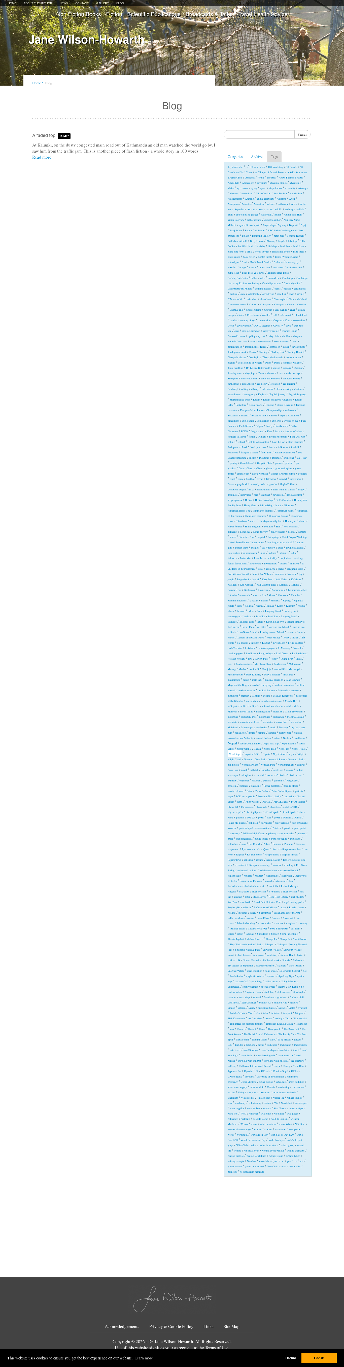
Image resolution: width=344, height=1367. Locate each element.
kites (239, 605)
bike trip (292, 241)
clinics (240, 315)
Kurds (280, 605)
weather (267, 1108)
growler (273, 484)
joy (300, 574)
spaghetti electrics (255, 976)
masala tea (288, 674)
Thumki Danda (259, 1039)
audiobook (266, 214)
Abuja (261, 177)
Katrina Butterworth (240, 595)
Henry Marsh (250, 505)
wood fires (280, 1129)
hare (256, 494)
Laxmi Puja (248, 627)
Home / (37, 83)
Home (12, 3)
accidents (271, 177)
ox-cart (270, 775)
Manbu (242, 669)
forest (255, 452)
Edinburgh (233, 389)
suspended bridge (267, 1008)
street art (232, 997)
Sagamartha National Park (287, 912)
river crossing (259, 891)
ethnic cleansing (285, 405)
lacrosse (241, 611)
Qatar (266, 849)
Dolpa (268, 362)
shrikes (299, 955)
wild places (292, 1113)
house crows (258, 542)
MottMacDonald (295, 716)
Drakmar (298, 368)
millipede (254, 706)
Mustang (283, 727)
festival (278, 431)
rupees (283, 907)
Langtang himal (289, 616)
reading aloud (273, 859)
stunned (257, 997)
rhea (291, 881)
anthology (283, 204)
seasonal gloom (237, 928)
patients (299, 791)
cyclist (261, 336)
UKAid (294, 1071)
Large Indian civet (275, 621)
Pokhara (287, 817)
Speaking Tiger (286, 976)
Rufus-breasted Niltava (265, 907)
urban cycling (266, 1082)
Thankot (252, 1029)
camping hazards (263, 288)
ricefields (273, 886)
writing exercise (236, 1156)
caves (291, 294)
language (232, 621)
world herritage (276, 1140)
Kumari (270, 605)
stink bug (269, 992)
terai (232, 1029)
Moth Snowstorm (294, 711)
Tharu (262, 1029)
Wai (276, 1103)
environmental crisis (240, 399)
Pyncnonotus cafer (251, 849)
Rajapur (240, 854)
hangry (301, 489)
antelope (271, 204)
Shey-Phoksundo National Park (245, 944)
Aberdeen (250, 177)
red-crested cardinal (247, 870)
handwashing (263, 489)
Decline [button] (290, 1357)
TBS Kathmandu (236, 1018)
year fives (292, 1161)
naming (261, 732)
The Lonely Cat (286, 1034)
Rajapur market (290, 854)
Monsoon (232, 711)
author (277, 214)
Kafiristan (296, 579)
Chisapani (279, 304)
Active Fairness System (291, 177)
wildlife (245, 1119)
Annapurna (233, 204)
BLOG (120, 3)
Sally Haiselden (236, 918)
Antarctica (259, 204)
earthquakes (233, 383)
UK (256, 1071)
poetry (277, 817)
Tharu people (274, 1029)
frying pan (289, 457)
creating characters (251, 331)
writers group (287, 1145)
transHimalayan (269, 1050)
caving (300, 294)
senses (231, 934)
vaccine (231, 1092)
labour (231, 611)
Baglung (282, 225)
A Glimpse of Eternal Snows (269, 172)
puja (244, 844)
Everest (245, 415)
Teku (287, 1018)
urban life (281, 1082)
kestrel (256, 595)
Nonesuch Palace (276, 759)
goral (232, 479)
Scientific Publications (154, 14)
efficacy (255, 389)
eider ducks (267, 389)
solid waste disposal (290, 971)
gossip (260, 479)
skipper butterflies (265, 965)
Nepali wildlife (252, 754)
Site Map (231, 1326)
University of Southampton (270, 1076)
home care (245, 531)
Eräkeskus (241, 405)
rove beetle (245, 902)
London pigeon (235, 653)
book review (249, 257)
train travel (235, 1050)
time (272, 1039)
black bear (285, 246)
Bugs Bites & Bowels (253, 272)
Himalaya (289, 505)
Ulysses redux (235, 1076)
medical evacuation (284, 685)
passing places (291, 785)
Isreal (260, 568)
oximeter (232, 780)
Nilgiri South (234, 759)
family (269, 426)
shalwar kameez (255, 939)
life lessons (242, 642)
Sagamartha (265, 912)
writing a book (251, 1150)
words (231, 1134)
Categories (235, 156)
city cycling (281, 309)
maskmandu (234, 679)
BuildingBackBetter (238, 278)
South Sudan (236, 976)
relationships (272, 875)
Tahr (250, 1013)
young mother (235, 1166)
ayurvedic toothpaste (249, 225)
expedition (293, 415)
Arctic (294, 204)
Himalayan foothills (263, 510)
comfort (233, 320)
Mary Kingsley (253, 674)
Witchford (300, 1124)
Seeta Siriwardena (279, 928)
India (293, 553)
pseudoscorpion (244, 838)
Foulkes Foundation (284, 452)
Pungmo (277, 844)
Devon (252, 352)
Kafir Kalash (282, 579)
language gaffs (246, 621)
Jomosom (279, 574)
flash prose (233, 447)
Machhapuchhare (263, 664)
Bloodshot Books (281, 251)
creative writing (271, 331)
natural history (263, 738)
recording (265, 865)
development (298, 346)
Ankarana (281, 198)
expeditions (233, 420)
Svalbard (302, 1008)
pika (240, 812)
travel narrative (285, 1055)
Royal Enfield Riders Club (267, 902)
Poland (297, 817)
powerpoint (300, 828)
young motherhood (254, 1166)
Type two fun (234, 1071)
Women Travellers (263, 1129)
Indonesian (245, 558)
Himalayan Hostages (255, 516)
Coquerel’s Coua (281, 320)
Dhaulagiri (254, 357)
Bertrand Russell (295, 235)
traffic (261, 1045)
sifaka (230, 960)
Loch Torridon (235, 648)
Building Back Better (278, 272)
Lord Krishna (298, 653)
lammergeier (290, 611)
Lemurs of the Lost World (250, 637)
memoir (295, 690)
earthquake (233, 378)
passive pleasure (236, 791)
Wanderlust (286, 1103)
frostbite (276, 457)
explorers (276, 420)
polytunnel (266, 822)
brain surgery (292, 262)
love (250, 658)
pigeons (231, 812)
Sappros (276, 918)
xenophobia (264, 1161)
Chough (268, 309)
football (295, 447)
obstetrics (278, 770)
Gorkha (250, 479)
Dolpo (277, 362)
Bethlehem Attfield (237, 241)
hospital (261, 537)
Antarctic (246, 204)
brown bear (264, 267)
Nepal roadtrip (289, 743)
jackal (281, 568)
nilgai (291, 754)
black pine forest (236, 251)
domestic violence (292, 362)
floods (272, 447)
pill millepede (272, 812)
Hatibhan (265, 494)
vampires (251, 1092)
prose (230, 838)
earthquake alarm (249, 378)
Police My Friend (237, 822)
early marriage (293, 373)
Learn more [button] (143, 1357)
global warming (260, 473)
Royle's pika (234, 907)
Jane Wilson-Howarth (238, 574)
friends (252, 457)
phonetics (275, 807)
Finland (262, 436)
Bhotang (270, 241)
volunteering (255, 1103)
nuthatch (254, 770)
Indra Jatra (259, 558)
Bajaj (303, 225)
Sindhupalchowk (270, 960)
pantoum (243, 785)
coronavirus (299, 320)
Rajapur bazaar (254, 854)
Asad (260, 209)
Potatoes (276, 828)
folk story (283, 447)
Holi (278, 526)
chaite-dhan (251, 299)
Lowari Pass (261, 658)
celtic (240, 299)
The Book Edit (291, 1029)
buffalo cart (233, 272)
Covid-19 (278, 325)
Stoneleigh (298, 992)
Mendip (256, 695)
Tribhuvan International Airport (255, 1066)
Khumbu (295, 595)
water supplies (237, 1108)
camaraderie (273, 278)
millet (243, 706)
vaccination (298, 1087)
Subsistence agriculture (275, 997)
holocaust (232, 531)
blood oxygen (262, 251)
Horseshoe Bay (246, 537)
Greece (231, 484)
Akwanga (302, 188)
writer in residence (268, 1145)
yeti (301, 1161)
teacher (268, 1018)
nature (277, 738)
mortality (277, 711)
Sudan (293, 997)
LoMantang (284, 648)
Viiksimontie (247, 1097)
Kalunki (295, 584)
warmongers (301, 1103)
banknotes (260, 230)
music (273, 727)
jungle (231, 579)
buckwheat (278, 267)
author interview (236, 220)
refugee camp (234, 875)
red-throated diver (268, 870)
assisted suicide (274, 209)
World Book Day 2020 (282, 1134)
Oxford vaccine (294, 775)
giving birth (243, 473)
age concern (242, 188)
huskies (255, 547)
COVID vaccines (262, 325)
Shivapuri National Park (247, 949)
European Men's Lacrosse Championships (261, 410)
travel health (247, 1055)
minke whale (292, 706)
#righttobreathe (235, 167)
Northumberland (286, 764)
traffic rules (285, 1045)
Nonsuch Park (268, 764)
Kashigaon (249, 590)
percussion (289, 796)
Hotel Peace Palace (239, 542)
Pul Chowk (254, 844)
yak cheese (278, 1161)
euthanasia (290, 410)
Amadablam (296, 193)
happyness (245, 494)
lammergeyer (234, 616)
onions (289, 770)
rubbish (247, 907)
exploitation (248, 420)
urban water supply (237, 1087)
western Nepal (296, 1108)
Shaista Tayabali (236, 939)
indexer (272, 553)
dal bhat (286, 336)
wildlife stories (260, 1119)
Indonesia (232, 558)
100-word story (275, 167)
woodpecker (294, 1129)
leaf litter (261, 627)
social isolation (254, 971)
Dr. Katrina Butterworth (258, 368)
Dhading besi (277, 352)
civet (292, 309)
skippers (282, 965)
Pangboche (292, 780)
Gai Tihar (301, 457)
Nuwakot (265, 770)
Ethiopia (269, 405)
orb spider (246, 775)
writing (237, 1150)
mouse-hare (296, 722)
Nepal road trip (271, 743)
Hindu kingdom (253, 526)
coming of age (247, 320)
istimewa (270, 568)
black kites (298, 246)
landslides (273, 616)
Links (208, 1326)
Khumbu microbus (237, 600)
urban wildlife (257, 1087)
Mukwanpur (247, 727)
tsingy (277, 1066)
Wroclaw (251, 1161)
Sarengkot (288, 918)
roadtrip (238, 896)
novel (244, 770)
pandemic (279, 780)
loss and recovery (236, 658)
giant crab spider (284, 468)
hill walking (266, 505)
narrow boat (285, 732)
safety (253, 912)
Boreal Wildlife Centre (286, 257)
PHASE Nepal (280, 801)
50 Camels (291, 167)
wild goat (279, 1113)
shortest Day (287, 955)
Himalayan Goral (285, 510)
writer (253, 1145)
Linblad (266, 642)
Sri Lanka (293, 986)
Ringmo (232, 891)
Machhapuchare (244, 664)
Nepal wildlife (244, 748)
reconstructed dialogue (246, 865)
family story (282, 426)
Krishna (259, 605)
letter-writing (273, 637)
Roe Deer (232, 902)
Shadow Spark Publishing (284, 934)
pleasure (240, 817)
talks (265, 1013)
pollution (253, 822)
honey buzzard (278, 531)
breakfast (232, 267)
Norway (301, 764)
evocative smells (260, 415)
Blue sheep (298, 251)
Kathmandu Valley (297, 590)
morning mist (263, 711)
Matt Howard (293, 679)
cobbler (266, 315)
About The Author (38, 3)
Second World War (257, 928)
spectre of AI (241, 981)
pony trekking (282, 822)
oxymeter (244, 780)
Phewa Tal (233, 807)
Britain (252, 267)
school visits (264, 923)
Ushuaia (271, 1087)
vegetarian (264, 1092)
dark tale (242, 341)
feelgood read (257, 431)
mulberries (261, 727)
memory (245, 695)
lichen (295, 637)
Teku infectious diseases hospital (246, 1023)
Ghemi (259, 468)
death (294, 341)
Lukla (298, 658)
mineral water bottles (272, 706)
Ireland (283, 563)
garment (289, 463)
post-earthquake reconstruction (254, 828)
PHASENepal (298, 801)
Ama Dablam (280, 193)
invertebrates (270, 563)
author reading (254, 220)
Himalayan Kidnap (278, 516)
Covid (231, 325)
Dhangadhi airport (237, 357)
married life (280, 669)
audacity (289, 209)
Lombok (297, 648)
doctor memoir (293, 357)
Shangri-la (285, 939)
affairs (231, 188)
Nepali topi (234, 754)
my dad (294, 727)
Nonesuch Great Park (254, 759)
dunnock (271, 373)
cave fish (281, 294)
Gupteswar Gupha (237, 489)
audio (230, 214)
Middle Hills (291, 701)
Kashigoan (263, 590)
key (264, 595)
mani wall (254, 669)
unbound (249, 1076)
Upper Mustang (248, 1082)
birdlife (242, 246)
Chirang (253, 304)
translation (285, 1050)
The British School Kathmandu (260, 1034)
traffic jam (272, 1045)
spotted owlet (268, 986)
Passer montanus (272, 785)
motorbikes (264, 716)
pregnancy (235, 833)
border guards (265, 257)
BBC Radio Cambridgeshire (282, 230)
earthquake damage (270, 378)
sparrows (271, 976)
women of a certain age (239, 1129)
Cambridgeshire (292, 283)
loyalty (274, 658)
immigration (234, 553)
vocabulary (240, 1103)
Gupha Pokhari (287, 484)
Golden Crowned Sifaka (283, 473)
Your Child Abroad (276, 1166)
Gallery (102, 3)
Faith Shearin (246, 426)
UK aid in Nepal (279, 1071)
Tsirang (286, 1066)
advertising (295, 183)
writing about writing (273, 1150)
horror (233, 537)
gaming (233, 463)
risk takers (244, 891)
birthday (261, 246)
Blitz (249, 251)
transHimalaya (251, 1050)
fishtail (241, 442)
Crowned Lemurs (236, 336)
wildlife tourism (279, 1119)
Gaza (241, 468)
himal (278, 505)
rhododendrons (252, 886)
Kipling (287, 600)
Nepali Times (298, 748)
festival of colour (293, 431)
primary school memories (281, 833)
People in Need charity (269, 796)
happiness (232, 494)
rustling (231, 912)
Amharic (249, 198)
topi (230, 1045)
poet (269, 817)
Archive (256, 156)
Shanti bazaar (299, 939)
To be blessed (284, 1039)
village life (278, 1097)
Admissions (248, 183)
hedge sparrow (235, 500)
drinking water (235, 373)
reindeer (259, 875)
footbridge (233, 452)
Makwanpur (295, 664)
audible (300, 209)
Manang (232, 669)
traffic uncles (300, 1045)
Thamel (241, 1029)
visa (230, 1103)
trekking (232, 1066)
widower (253, 1113)
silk (238, 960)
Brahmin (278, 262)
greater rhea (295, 479)
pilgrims (257, 812)
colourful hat (300, 315)
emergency (250, 394)
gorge (240, 479)
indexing (283, 553)
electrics (298, 389)
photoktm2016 (290, 807)
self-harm (295, 928)
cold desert (285, 315)
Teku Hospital (300, 1018)
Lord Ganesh (282, 653)
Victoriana (233, 1097)
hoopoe (291, 531)
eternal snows (255, 405)
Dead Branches (281, 341)
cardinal (233, 294)
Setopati (250, 934)
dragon (276, 368)
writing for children (256, 1156)
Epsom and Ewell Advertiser (277, 399)
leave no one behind (279, 627)
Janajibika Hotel (295, 568)
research (268, 881)
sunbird (294, 1002)
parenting (256, 785)
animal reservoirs (265, 198)
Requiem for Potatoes (251, 881)
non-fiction (233, 764)
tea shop (258, 1018)
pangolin (232, 785)
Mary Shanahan (272, 674)
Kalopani (283, 584)
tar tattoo (275, 1013)
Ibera (280, 547)
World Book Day (259, 1134)
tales (258, 1013)
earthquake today (291, 378)
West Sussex (280, 1108)
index (262, 553)
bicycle (281, 241)
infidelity (272, 558)
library (286, 637)
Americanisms (235, 198)
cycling (251, 336)
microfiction (252, 701)
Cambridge (287, 278)
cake (262, 278)
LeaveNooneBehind (247, 632)
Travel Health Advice (262, 14)
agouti (263, 188)
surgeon (242, 1008)
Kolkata (249, 605)
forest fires (266, 452)
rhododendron (235, 886)
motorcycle (278, 716)
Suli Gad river (249, 1002)
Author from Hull (293, 214)
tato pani (287, 1013)
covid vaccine (244, 325)
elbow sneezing (283, 389)
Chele (291, 299)
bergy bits (279, 235)
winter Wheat (285, 1124)
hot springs (273, 537)
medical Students (266, 690)
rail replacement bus (291, 849)
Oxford (280, 775)
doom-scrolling (235, 368)
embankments (235, 394)
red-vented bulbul (289, 870)
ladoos (251, 611)
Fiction (114, 14)
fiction (252, 436)
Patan (249, 791)
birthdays (272, 246)
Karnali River (234, 590)
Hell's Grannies (283, 500)
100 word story (257, 167)
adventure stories (278, 183)
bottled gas (233, 262)
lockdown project (266, 648)
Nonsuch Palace (250, 764)
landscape (248, 616)
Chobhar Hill (236, 309)
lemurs (231, 637)
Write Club (242, 1145)
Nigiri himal (279, 754)
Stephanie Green (253, 992)
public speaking (279, 838)
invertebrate (255, 563)
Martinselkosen (235, 674)
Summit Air (265, 1002)
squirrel (281, 986)
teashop (278, 1018)
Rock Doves (259, 896)
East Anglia (248, 383)
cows (288, 325)
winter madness (268, 1124)
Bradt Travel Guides (260, 262)
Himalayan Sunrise (246, 521)
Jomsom (291, 574)
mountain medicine (250, 722)
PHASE (266, 801)
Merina (266, 695)
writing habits (293, 1156)
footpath (245, 452)
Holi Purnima (290, 526)
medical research (246, 690)
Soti (305, 971)
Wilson (244, 1124)
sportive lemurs (250, 986)
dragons (287, 368)
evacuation (233, 415)
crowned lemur (289, 331)
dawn (252, 341)
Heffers (248, 500)
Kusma (301, 605)
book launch (234, 257)
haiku (251, 489)
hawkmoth (278, 494)
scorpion (290, 923)
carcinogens (300, 288)
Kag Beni (232, 584)
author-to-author (272, 220)
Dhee (264, 357)
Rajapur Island (272, 854)
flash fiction (278, 442)
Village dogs (263, 1097)
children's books (238, 304)
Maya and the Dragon (238, 685)
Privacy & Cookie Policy (171, 1326)
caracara (287, 288)
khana (272, 595)
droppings (250, 373)
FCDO (244, 431)
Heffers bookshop (264, 500)
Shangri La (271, 939)
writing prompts (236, 1161)
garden (278, 463)
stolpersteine (283, 992)
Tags (274, 156)
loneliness (251, 653)
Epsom (256, 399)
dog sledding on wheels (250, 362)
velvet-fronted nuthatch (284, 1092)
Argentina (239, 209)
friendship (264, 457)
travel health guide (265, 1055)
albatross (234, 193)
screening (302, 923)
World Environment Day (253, 1140)
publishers (295, 838)
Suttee (292, 1008)
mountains (268, 722)
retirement (281, 881)
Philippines (247, 807)
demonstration (235, 346)
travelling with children (276, 1060)
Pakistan (256, 780)
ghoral (269, 468)
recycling (288, 865)
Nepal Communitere (250, 743)
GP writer (271, 479)
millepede (232, 706)
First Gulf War (297, 436)
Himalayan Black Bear (239, 510)
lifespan (255, 642)
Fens (269, 431)
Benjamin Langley (261, 235)
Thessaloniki (242, 1039)
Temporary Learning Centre (279, 1023)
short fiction (243, 955)
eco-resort (275, 383)
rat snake (248, 859)
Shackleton (262, 934)
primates (301, 833)
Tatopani (299, 1013)
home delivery (260, 531)
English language (297, 394)
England (262, 394)
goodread (302, 473)
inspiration (285, 558)
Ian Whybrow (268, 547)
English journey (277, 394)
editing (244, 389)
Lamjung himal (273, 611)
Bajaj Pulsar (236, 230)
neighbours (299, 738)
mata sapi (257, 679)
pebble (251, 796)
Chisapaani (265, 304)
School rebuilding (246, 923)
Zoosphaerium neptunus (252, 1171)
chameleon (265, 299)
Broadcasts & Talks (209, 14)
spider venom (271, 981)
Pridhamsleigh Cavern (254, 833)
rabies (275, 849)
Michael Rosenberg (283, 695)
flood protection (258, 447)
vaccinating (283, 1087)
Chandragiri (280, 299)
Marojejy (266, 669)
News (64, 3)
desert (286, 346)
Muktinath (233, 727)
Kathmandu (278, 590)
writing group (276, 1156)
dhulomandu (276, 357)
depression (274, 346)
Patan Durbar (261, 791)
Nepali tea (284, 748)
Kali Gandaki (247, 584)
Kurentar (290, 605)
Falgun (259, 426)
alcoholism (247, 193)
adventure (262, 183)
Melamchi (283, 690)
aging (254, 188)
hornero (302, 531)
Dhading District (295, 352)
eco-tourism (289, 383)
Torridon (239, 1045)
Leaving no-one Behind (272, 632)
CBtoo (231, 299)
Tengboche (301, 1023)
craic (236, 331)
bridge (242, 267)
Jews (254, 574)
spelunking (256, 981)
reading (259, 859)
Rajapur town (234, 859)
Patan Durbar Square (281, 791)
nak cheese (240, 732)
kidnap (264, 600)
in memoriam (250, 553)
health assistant (294, 494)
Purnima (288, 844)
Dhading (263, 352)
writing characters (295, 1150)
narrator (272, 732)
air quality (290, 188)
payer (230, 796)
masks (246, 679)
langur (260, 621)
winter (254, 1124)
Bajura (248, 230)
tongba (297, 1039)
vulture (267, 1103)
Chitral (290, 304)
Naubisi (287, 738)
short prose (258, 955)
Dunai (261, 373)
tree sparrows (297, 1060)
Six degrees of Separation (240, 965)
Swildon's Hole (237, 1013)
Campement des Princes (240, 288)
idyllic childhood (294, 547)
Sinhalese (297, 960)
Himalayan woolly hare (270, 521)
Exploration (263, 420)
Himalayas (290, 521)
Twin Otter (298, 1066)
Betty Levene (256, 241)
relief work (287, 875)
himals (302, 521)
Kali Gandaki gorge (266, 584)
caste (242, 294)
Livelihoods (279, 642)
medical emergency (261, 685)
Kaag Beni (267, 579)
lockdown (250, 648)
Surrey (252, 1008)
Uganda (248, 1071)
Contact (82, 3)
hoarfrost (268, 526)
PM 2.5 (251, 817)
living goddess (295, 642)
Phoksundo (261, 807)
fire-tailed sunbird (278, 436)
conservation (264, 320)
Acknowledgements (122, 1326)
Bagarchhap (268, 225)
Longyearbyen (266, 653)
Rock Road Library (278, 896)
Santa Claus (263, 918)
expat (282, 415)
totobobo (250, 1045)
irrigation (294, 563)
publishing (233, 844)
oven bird (259, 775)
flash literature (295, 442)
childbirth (302, 299)
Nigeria (266, 754)
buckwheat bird (294, 267)
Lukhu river (287, 658)
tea (249, 1018)
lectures (290, 632)
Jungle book (243, 579)
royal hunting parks (294, 902)
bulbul (254, 278)
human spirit (241, 547)
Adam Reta (233, 183)
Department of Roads (255, 346)
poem (261, 817)
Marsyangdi (294, 669)
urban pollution (296, 1082)
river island (274, 891)
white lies (232, 1113)
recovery (277, 865)
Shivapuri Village (272, 949)
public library (261, 838)
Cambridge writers (271, 283)
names (252, 732)
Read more (41, 157)
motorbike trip (248, 716)
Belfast (245, 235)
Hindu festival (235, 526)
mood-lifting (246, 711)
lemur (300, 632)
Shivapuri (269, 944)
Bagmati (293, 225)
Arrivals (251, 209)
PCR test (240, 796)
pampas (267, 780)
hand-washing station (284, 489)
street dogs (244, 997)
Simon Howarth (251, 960)
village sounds (294, 1097)
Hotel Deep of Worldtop (294, 537)
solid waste (271, 971)
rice (264, 886)
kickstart (254, 600)
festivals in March (237, 436)
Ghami (250, 468)
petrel (240, 801)
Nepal (232, 742)
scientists (278, 923)
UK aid (264, 1071)
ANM (292, 198)
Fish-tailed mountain (258, 442)
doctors (231, 362)
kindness (275, 600)
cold (275, 315)
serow (240, 934)
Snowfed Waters (236, 971)
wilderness (233, 1119)
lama (259, 611)
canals (277, 288)
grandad (283, 479)
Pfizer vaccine (252, 801)
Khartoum (283, 595)
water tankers (253, 1108)
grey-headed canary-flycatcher (251, 484)
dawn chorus (264, 341)
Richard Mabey (288, 886)
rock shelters (297, 896)
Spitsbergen (233, 986)
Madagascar (280, 664)
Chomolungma (253, 309)
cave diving (268, 294)
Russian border (296, 907)
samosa (250, 918)
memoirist (233, 695)
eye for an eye (291, 420)
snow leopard (295, 965)
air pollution (275, 188)
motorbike (233, 716)
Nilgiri (300, 754)
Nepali (257, 748)
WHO (243, 1113)
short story (272, 955)
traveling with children (249, 1060)
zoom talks (294, 1166)
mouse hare (282, 722)
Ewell (274, 415)
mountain (232, 722)
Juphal (255, 579)
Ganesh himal (247, 463)
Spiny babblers (288, 981)
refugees (248, 875)
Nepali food (270, 748)
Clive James (253, 315)
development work (237, 352)
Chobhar (301, 304)
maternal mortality (274, 679)
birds (251, 246)
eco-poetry (262, 383)
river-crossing (290, 891)
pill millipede (289, 812)
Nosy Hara (233, 770)
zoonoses (232, 1171)
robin (247, 896)
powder (287, 828)
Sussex (282, 1008)
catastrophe (253, 294)
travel (296, 1050)
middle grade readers (271, 701)
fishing (231, 442)
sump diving (280, 1002)
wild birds (266, 1113)
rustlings (242, 912)
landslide (260, 616)
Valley (241, 1092)
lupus (230, 664)
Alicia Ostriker (263, 193)
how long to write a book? (280, 542)
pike (248, 812)
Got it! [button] (319, 1357)
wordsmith (242, 1134)
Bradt (244, 262)
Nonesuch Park (295, 759)
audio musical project (247, 214)
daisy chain (273, 336)
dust (281, 373)
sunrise (231, 1008)
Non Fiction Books (78, 14)
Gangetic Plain (264, 463)
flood (244, 447)
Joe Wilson (265, 574)
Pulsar (266, 844)
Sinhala (286, 960)
